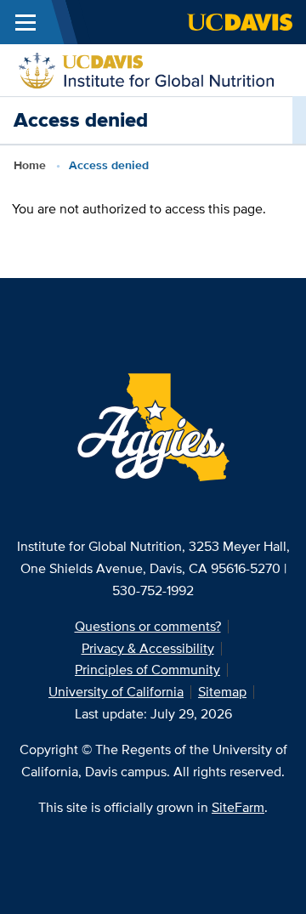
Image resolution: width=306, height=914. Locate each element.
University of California (116, 691)
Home (30, 164)
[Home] (146, 68)
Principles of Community (147, 669)
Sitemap (222, 691)
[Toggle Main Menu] (25, 22)
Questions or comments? (148, 626)
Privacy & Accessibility (148, 648)
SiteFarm (238, 807)
